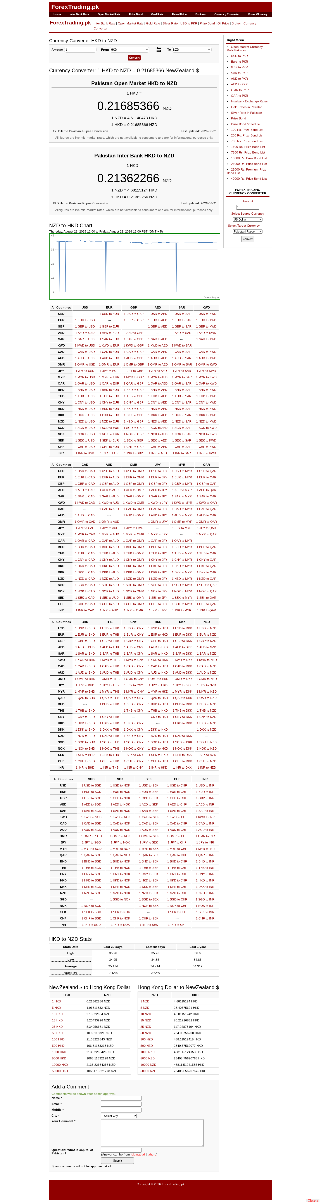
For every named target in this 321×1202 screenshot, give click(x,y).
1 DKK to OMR (133, 572)
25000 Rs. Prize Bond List (249, 164)
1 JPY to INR (205, 842)
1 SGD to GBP (133, 427)
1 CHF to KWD (206, 446)
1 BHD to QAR (206, 547)
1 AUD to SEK (148, 829)
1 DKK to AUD (109, 572)
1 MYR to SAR (182, 377)
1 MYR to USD (85, 377)
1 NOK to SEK (149, 905)
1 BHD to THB (109, 704)
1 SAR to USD (85, 339)
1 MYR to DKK (182, 691)
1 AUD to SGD (91, 829)
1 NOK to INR (205, 905)
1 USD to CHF (177, 785)
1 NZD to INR (205, 893)
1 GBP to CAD (85, 483)
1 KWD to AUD (109, 502)
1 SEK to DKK (182, 755)
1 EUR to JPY (157, 477)
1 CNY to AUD (109, 559)
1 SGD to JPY (157, 585)
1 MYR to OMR (133, 534)
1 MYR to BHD (85, 691)
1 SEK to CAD (85, 597)
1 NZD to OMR (133, 578)
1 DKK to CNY (133, 729)
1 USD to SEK (148, 785)
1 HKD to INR (205, 880)
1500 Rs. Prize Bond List (248, 146)
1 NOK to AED (157, 434)
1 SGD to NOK (120, 899)
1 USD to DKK (182, 628)
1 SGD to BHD (85, 742)
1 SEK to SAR (181, 440)
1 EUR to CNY (133, 634)
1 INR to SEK (149, 924)
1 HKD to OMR (133, 566)
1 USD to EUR (109, 314)
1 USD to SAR (182, 314)
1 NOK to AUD (109, 591)
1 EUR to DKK (182, 634)
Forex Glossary (258, 14)
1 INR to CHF (177, 924)
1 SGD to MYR (182, 585)
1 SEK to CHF (177, 912)
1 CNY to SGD (91, 874)
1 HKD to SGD (91, 880)
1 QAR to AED (157, 383)
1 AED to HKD (158, 647)
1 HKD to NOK (120, 880)
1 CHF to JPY (157, 604)
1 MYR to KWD (206, 377)
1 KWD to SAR (182, 345)
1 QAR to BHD (85, 698)
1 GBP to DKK (182, 641)
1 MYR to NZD (207, 691)
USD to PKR (188, 23)
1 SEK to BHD (85, 755)
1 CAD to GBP (133, 352)
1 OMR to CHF (177, 836)
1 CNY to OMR (133, 559)
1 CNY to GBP (133, 402)
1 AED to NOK (120, 804)
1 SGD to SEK (149, 899)
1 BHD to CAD (85, 547)
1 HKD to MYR (182, 566)
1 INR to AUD (109, 610)
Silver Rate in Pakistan (246, 112)
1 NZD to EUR (109, 421)
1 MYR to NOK (120, 848)
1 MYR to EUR (109, 377)
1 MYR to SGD (91, 848)
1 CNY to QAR (206, 559)
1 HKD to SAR (182, 408)
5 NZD (144, 1007)
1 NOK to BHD (85, 748)
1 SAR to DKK (182, 653)
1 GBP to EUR (109, 326)
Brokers (200, 14)
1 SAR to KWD (206, 339)
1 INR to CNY (133, 767)
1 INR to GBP (133, 453)
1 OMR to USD (85, 364)
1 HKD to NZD (206, 723)
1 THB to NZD (206, 710)
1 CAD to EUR (109, 352)
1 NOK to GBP (133, 434)
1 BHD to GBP (133, 389)
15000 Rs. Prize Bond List (249, 158)
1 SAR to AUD (109, 496)
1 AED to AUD (109, 490)
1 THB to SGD (91, 867)
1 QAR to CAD (85, 540)
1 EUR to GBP (133, 320)
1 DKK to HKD (158, 729)
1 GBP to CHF (177, 798)
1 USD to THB (109, 628)
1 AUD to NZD (206, 672)
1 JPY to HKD (158, 685)
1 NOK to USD (85, 434)
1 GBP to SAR (182, 326)
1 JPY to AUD (109, 528)
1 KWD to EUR (109, 345)
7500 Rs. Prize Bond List (248, 152)
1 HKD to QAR (206, 566)
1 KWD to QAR (206, 502)
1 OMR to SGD (91, 836)
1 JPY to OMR (133, 528)
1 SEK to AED (157, 440)
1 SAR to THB (109, 653)
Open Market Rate (109, 14)
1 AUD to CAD (85, 515)
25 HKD (57, 1026)
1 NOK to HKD (158, 748)
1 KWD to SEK (149, 817)
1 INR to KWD (206, 453)
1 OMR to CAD (85, 521)
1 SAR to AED (157, 339)
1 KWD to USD (85, 345)
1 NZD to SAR (182, 421)
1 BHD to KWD (206, 389)
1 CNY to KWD (206, 402)
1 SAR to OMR (133, 496)
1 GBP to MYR (182, 483)
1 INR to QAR (206, 610)
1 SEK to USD (85, 440)
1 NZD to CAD (85, 578)
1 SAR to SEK (148, 810)
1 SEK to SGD (91, 912)
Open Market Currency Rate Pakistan (245, 48)
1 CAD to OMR (133, 509)
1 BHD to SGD (91, 861)
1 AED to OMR (134, 490)
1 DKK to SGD (91, 886)
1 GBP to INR (205, 798)
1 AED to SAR (181, 333)
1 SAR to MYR (182, 496)
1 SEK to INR (205, 912)
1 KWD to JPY (157, 502)
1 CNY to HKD (158, 717)
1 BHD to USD (85, 389)
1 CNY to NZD (206, 717)
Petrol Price (179, 14)
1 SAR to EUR (109, 339)
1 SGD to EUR (109, 427)
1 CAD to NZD (206, 666)
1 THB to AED (157, 396)
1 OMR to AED (158, 364)
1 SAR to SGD (91, 810)
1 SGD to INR (205, 899)
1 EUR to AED (157, 320)
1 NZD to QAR (206, 578)
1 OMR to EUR (109, 364)
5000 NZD (147, 1058)
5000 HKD (59, 1058)
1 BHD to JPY (157, 547)
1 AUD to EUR (109, 358)
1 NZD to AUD (109, 578)
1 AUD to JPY (157, 515)
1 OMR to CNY (133, 679)
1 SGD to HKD (158, 742)
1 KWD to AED (158, 345)
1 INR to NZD (206, 767)
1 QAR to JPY (157, 540)
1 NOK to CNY (133, 748)
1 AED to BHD (85, 647)
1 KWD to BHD (85, 660)
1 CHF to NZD (206, 761)
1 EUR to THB (109, 634)
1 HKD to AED (157, 408)
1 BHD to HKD (158, 704)
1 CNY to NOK (120, 874)
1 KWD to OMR (133, 502)
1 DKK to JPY (157, 572)
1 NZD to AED (157, 421)
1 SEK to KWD (206, 440)
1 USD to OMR (133, 471)
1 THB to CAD (85, 553)
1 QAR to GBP (133, 383)
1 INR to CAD (85, 610)
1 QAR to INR (205, 855)
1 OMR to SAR (182, 364)
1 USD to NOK (120, 785)
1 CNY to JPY (157, 559)
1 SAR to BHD (85, 653)
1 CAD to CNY (133, 666)
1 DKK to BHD (85, 729)
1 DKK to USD (85, 415)
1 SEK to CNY (133, 755)
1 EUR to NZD (206, 634)
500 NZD (146, 1045)
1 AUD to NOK (120, 829)
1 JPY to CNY (133, 685)
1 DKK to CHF (177, 886)
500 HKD (58, 1045)
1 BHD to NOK (120, 861)
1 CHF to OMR (133, 604)
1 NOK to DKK (182, 748)
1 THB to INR (205, 867)
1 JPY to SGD (91, 842)
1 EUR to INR (205, 791)
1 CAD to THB (109, 666)
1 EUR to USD (85, 320)
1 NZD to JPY (157, 578)
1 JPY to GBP (133, 370)
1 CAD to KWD (206, 352)
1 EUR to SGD (91, 791)
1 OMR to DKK (182, 679)
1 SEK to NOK (120, 912)
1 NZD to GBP (133, 421)
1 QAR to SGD (91, 855)
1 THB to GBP (133, 396)
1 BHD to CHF (177, 861)
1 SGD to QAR (207, 585)
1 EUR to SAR (182, 320)
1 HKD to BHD (85, 723)
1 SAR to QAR (206, 496)
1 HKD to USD (85, 408)
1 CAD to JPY (157, 509)
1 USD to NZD (206, 628)
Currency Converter (227, 14)
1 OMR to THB (109, 679)
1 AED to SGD (91, 804)
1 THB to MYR (182, 553)
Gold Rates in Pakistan (246, 107)
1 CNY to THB (109, 717)
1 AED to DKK (182, 647)
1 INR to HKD (158, 767)
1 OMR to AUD (109, 521)
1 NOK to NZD (207, 748)
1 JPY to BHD (85, 685)
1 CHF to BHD (85, 761)
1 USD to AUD (109, 471)
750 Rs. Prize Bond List (247, 141)
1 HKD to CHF (177, 880)
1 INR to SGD (91, 924)
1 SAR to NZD (206, 653)
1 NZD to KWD (206, 421)
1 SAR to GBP (133, 339)
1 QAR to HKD (158, 698)
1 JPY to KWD (206, 370)
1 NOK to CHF (177, 905)
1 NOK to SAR (182, 434)
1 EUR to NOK (120, 791)
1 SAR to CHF (177, 810)
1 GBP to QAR (206, 483)
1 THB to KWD (206, 396)
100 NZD (146, 1039)
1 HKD (56, 1001)
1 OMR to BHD (85, 679)
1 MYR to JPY (157, 534)
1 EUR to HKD (158, 634)
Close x (313, 1200)
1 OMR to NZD (206, 679)
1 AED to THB (109, 647)
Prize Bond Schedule (245, 124)
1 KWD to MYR (181, 502)
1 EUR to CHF (177, 791)
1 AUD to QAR (206, 515)
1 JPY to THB (109, 685)
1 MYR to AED (157, 377)
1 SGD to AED (157, 427)
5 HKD (56, 1007)
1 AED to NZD (206, 647)
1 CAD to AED (157, 352)
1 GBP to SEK (148, 798)
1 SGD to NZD (207, 742)
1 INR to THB (109, 767)
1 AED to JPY (158, 490)
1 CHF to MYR (182, 604)
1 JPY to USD (85, 370)
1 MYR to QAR (206, 534)
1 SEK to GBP (133, 440)
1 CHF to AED (157, 446)
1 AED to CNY (133, 647)
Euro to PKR (239, 61)
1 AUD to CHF (177, 829)
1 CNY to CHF (177, 874)
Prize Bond (136, 14)
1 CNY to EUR (109, 402)
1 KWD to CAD (85, 502)
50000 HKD (60, 1071)
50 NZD (145, 1033)
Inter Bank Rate (79, 14)
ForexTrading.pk (75, 6)
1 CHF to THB (109, 761)
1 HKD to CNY (133, 723)
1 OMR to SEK (149, 836)
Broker (236, 23)
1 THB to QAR (206, 553)
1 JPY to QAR (206, 528)
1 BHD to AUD (109, 547)
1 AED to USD (85, 333)
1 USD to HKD (158, 628)
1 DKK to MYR (182, 572)
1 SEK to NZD (206, 755)
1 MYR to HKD (158, 691)
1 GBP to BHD (85, 641)
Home (57, 14)
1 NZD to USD (85, 421)
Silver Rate (170, 23)
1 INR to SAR (182, 453)
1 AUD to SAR (181, 358)
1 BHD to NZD (206, 704)
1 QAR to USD (85, 383)
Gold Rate (157, 14)
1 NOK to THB (109, 748)
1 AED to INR (205, 804)
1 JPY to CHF (177, 842)
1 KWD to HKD (158, 660)
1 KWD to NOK (120, 817)
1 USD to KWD (206, 314)
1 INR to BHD (85, 767)
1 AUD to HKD (158, 672)
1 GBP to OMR (133, 483)
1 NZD (144, 1001)
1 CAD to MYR (182, 509)
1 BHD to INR (205, 861)
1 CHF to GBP (133, 446)
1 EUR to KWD (206, 320)
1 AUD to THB (109, 672)
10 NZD (145, 1014)
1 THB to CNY (133, 710)
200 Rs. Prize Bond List (247, 135)
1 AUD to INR (205, 829)
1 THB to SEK (148, 867)
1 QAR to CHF (177, 855)
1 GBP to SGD (91, 798)
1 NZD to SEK (148, 893)
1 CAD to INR (205, 823)
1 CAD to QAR (206, 509)
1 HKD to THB (109, 723)
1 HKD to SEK (148, 880)
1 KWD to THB (109, 660)
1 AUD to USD (85, 358)
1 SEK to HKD (158, 755)
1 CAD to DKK (182, 666)
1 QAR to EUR (109, 383)
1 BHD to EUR (109, 389)
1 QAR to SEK (149, 855)
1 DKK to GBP (133, 415)
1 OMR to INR (205, 836)
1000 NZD (147, 1052)
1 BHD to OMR (133, 547)
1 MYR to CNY (134, 691)
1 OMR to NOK (120, 836)
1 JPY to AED (157, 370)
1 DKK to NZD (206, 729)
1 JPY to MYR (182, 528)
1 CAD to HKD (158, 666)
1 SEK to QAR (206, 597)
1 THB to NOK (120, 867)
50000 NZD (148, 1071)
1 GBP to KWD (206, 326)
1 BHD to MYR (182, 547)
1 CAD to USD (85, 352)
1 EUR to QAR (206, 477)
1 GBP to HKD (158, 641)
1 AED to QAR (206, 490)
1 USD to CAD (85, 471)
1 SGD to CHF (177, 899)
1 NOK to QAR (207, 591)
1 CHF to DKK (182, 761)
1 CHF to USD (85, 446)
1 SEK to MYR (182, 597)
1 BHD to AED (157, 389)
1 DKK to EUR (109, 415)
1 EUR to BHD (85, 634)
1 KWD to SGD (91, 817)
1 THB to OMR (133, 553)
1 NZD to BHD (85, 736)
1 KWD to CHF (177, 817)
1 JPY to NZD (206, 685)
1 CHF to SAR (182, 446)
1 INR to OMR (133, 610)
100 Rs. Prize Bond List (247, 129)
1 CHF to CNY (133, 761)
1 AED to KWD (206, 333)
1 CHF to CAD (85, 604)
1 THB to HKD (158, 710)
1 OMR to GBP (133, 364)
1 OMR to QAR (206, 521)
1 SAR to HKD (158, 653)
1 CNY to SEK (148, 874)
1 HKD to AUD (109, 566)
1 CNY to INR (205, 874)
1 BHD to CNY (133, 704)
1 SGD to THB (109, 742)
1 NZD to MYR (182, 578)
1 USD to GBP (133, 314)
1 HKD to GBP (133, 408)
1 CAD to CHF (177, 823)
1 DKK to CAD (85, 572)
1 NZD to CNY (133, 736)
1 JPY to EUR (109, 370)
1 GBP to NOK (120, 798)
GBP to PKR (239, 67)
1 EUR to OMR (133, 477)
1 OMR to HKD (158, 679)
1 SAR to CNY (133, 653)
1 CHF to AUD (109, 604)
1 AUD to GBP (133, 358)
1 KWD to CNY (133, 660)
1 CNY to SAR (182, 402)
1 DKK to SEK (148, 886)
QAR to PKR (239, 95)
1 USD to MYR (182, 471)
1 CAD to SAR (182, 352)
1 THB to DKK (182, 710)
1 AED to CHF (177, 804)
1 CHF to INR (205, 918)
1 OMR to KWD (206, 364)
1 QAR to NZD (207, 698)
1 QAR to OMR (133, 540)
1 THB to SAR (181, 396)
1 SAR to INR (205, 810)
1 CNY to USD (85, 402)
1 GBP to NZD (206, 641)
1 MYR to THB (109, 691)
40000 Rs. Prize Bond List (249, 178)
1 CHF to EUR (109, 446)
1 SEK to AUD (109, 597)
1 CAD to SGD (91, 823)
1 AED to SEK (148, 804)
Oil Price (223, 23)
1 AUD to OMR (133, 515)
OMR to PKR (240, 90)
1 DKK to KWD (206, 415)
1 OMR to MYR (181, 521)
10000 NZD (148, 1064)
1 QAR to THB (109, 698)
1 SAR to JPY (157, 496)
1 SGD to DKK (182, 742)
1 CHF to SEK (148, 918)
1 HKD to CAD (85, 566)
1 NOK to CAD (85, 591)
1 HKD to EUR (109, 408)
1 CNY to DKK (182, 717)
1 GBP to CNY (133, 641)
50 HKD (57, 1033)
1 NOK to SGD (91, 905)
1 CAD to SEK (148, 823)
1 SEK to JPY (158, 597)
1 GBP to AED (157, 326)
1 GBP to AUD (109, 483)
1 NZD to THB (109, 736)
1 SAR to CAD (85, 496)
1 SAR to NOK (120, 810)
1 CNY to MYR (182, 559)
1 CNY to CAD (85, 559)
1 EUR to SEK (148, 791)
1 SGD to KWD (206, 427)
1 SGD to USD (85, 427)
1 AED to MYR (182, 490)
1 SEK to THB (109, 755)
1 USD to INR (205, 785)
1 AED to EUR (109, 333)
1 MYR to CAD (85, 534)
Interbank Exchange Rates (249, 101)
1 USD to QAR (206, 471)
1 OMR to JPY (158, 521)
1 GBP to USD (85, 326)
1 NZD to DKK (182, 736)
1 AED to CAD (85, 490)
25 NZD (145, 1026)
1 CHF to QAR (206, 604)
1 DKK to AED (157, 415)
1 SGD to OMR (133, 585)
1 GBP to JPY (157, 483)
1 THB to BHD (85, 710)
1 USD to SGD (91, 785)
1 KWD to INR (205, 817)
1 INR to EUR (109, 453)
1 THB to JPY (157, 553)
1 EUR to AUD (109, 477)
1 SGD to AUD (109, 585)
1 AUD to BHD (85, 672)
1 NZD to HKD (158, 736)
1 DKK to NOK (120, 886)
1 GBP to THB (109, 641)
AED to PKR (239, 84)
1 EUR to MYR (182, 477)
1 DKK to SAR (181, 415)
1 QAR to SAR (182, 383)
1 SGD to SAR (182, 427)
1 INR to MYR (181, 610)
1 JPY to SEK (149, 842)
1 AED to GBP (133, 333)
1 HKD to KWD (206, 408)
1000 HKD (59, 1052)
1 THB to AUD (109, 553)
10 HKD (57, 1014)
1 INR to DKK (182, 767)
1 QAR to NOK (120, 855)
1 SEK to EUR (109, 440)
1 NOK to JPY (157, 591)
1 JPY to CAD (85, 528)
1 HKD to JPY (157, 566)
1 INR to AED (158, 453)
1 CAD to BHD (85, 666)
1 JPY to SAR (182, 370)
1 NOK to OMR (133, 591)
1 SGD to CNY (133, 742)
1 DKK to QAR (206, 572)
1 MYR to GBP (134, 377)
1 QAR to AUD (109, 540)
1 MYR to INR (205, 848)
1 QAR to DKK (182, 698)
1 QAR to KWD (206, 383)
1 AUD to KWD (206, 358)
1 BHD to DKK (182, 704)
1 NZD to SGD (91, 893)
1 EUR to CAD (85, 477)
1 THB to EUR (109, 396)
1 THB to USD (85, 396)
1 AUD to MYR (182, 515)
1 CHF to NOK (120, 918)
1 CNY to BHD (85, 717)
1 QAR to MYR (182, 540)
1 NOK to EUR (109, 434)
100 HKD (58, 1039)
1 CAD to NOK (120, 823)
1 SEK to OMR (134, 597)
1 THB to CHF (177, 867)
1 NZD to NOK (120, 893)
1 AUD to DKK (182, 672)
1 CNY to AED (157, 402)
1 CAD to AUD (109, 509)
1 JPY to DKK (182, 685)
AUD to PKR (239, 78)
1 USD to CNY (133, 628)
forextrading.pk (211, 297)
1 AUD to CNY (133, 672)
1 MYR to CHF (177, 848)
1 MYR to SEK (149, 848)
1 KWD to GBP (133, 345)
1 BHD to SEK (148, 861)
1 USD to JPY (157, 471)
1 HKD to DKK (182, 723)
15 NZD (145, 1020)
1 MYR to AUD (109, 534)
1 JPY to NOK (120, 842)
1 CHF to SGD (91, 918)
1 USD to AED (157, 314)
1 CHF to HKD (158, 761)
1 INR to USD (85, 453)
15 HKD (57, 1020)
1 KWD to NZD (207, 660)
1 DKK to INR (205, 886)
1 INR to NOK (120, 924)
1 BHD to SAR (182, 389)
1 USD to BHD (85, 628)
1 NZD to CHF (177, 893)
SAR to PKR (239, 73)
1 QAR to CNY (133, 698)
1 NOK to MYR (182, 591)
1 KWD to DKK (182, 660)
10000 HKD (60, 1064)
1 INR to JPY (158, 610)
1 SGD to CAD (85, 585)
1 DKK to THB (109, 729)
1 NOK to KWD (206, 434)
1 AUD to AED (157, 358)
